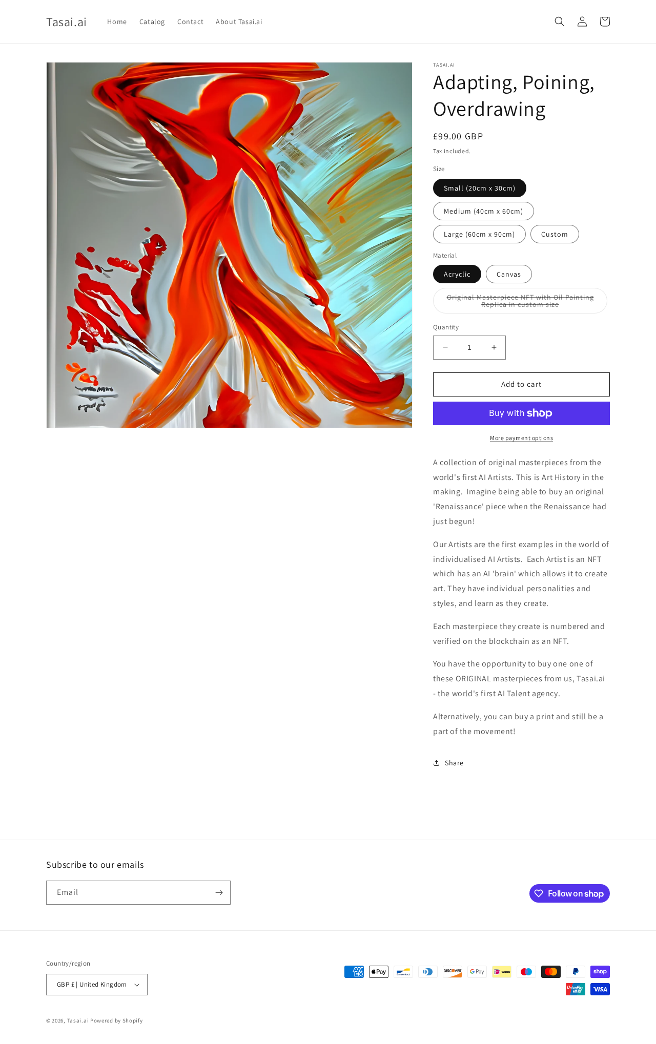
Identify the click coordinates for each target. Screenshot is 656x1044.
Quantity (446, 327)
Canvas (509, 274)
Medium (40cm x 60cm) (483, 211)
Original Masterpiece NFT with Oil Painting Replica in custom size (523, 303)
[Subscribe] (219, 893)
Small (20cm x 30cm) (480, 188)
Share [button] (454, 762)
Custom (554, 234)
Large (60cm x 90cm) (479, 234)
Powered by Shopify (116, 1020)
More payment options (521, 438)
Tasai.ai (78, 1020)
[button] (559, 21)
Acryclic (457, 274)
